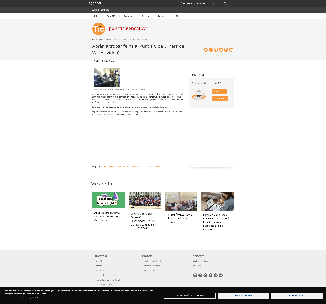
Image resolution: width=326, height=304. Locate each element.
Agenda (145, 16)
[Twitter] (195, 275)
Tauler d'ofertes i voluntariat (108, 280)
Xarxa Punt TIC (101, 9)
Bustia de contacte (200, 261)
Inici (96, 16)
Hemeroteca (220, 98)
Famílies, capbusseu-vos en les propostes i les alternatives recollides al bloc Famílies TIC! (216, 222)
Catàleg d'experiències (105, 275)
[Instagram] (210, 275)
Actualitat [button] (128, 16)
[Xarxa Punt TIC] (99, 29)
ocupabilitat (140, 166)
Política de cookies (42, 298)
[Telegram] (205, 275)
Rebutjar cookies (243, 295)
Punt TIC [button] (111, 16)
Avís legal (29, 298)
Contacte (201, 3)
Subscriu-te (219, 91)
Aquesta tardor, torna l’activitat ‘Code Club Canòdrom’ (107, 216)
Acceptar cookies (297, 295)
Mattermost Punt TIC (153, 266)
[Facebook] (200, 275)
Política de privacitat (15, 298)
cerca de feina (128, 166)
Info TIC (99, 261)
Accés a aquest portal (153, 261)
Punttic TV (100, 270)
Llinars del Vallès (153, 166)
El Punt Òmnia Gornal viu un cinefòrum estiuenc (179, 218)
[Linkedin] (220, 275)
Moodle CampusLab (152, 270)
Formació (162, 16)
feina (118, 166)
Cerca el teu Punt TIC (105, 284)
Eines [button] (178, 16)
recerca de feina (109, 166)
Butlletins (197, 266)
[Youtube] (215, 275)
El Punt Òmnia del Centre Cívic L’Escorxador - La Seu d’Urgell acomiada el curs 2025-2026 (143, 221)
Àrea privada (186, 3)
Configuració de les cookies (190, 295)
